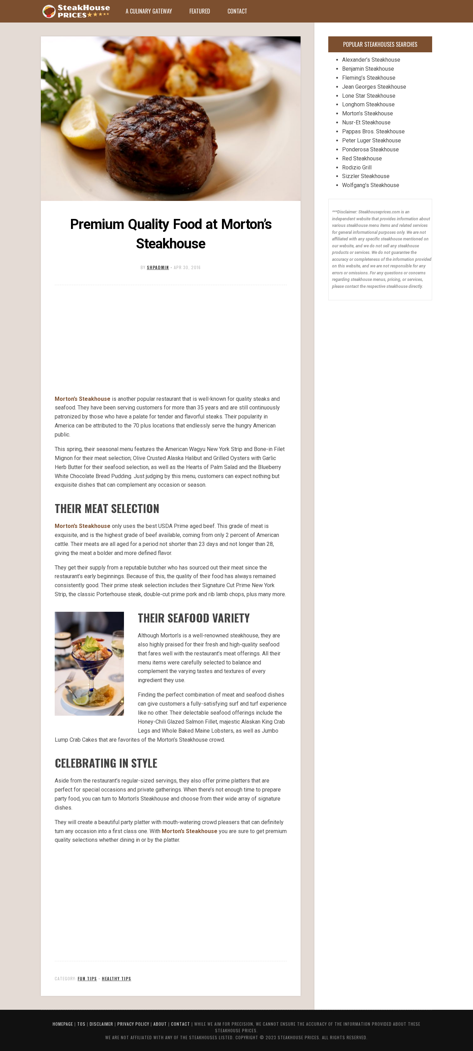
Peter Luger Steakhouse (371, 140)
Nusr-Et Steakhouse (366, 122)
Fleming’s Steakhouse (368, 77)
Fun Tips (87, 978)
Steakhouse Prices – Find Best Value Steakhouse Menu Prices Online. (75, 11)
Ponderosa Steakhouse (370, 149)
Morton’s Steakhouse (82, 399)
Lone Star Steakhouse (368, 95)
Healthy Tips (116, 978)
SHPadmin (158, 267)
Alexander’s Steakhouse (371, 59)
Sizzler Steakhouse (366, 176)
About (160, 1024)
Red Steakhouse (362, 158)
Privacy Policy (133, 1024)
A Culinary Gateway (149, 11)
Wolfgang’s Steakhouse (370, 185)
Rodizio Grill (357, 167)
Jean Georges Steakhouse (374, 86)
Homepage (63, 1024)
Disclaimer (101, 1024)
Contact (237, 11)
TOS (81, 1024)
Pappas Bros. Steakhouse (373, 131)
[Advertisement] (171, 340)
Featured (199, 11)
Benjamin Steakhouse (368, 68)
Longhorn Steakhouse (368, 104)
